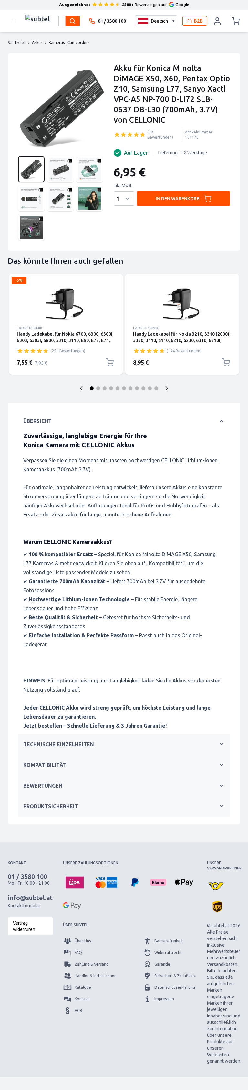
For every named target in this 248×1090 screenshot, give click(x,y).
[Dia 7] (130, 388)
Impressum (164, 999)
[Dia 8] (137, 388)
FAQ (78, 952)
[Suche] (73, 21)
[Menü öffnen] (15, 21)
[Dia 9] (143, 388)
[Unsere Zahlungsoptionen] (74, 882)
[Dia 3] (104, 388)
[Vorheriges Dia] (81, 388)
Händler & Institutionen (96, 976)
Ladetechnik (29, 328)
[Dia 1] (91, 388)
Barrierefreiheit (168, 941)
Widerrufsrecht (168, 952)
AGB (78, 1010)
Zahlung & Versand (91, 964)
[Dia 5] (117, 388)
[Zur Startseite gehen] (37, 19)
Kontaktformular (24, 905)
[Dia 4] (111, 388)
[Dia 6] (124, 388)
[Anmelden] (217, 21)
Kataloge (83, 987)
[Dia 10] (150, 388)
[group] (130, 134)
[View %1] (31, 169)
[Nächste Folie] (167, 388)
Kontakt (82, 999)
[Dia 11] (156, 388)
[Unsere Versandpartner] (216, 886)
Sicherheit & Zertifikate (175, 976)
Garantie (162, 964)
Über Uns (83, 941)
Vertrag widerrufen (24, 926)
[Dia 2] (98, 388)
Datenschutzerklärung (174, 987)
